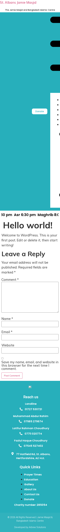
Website (7, 345)
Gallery (29, 484)
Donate (29, 499)
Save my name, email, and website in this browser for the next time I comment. (30, 365)
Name (7, 318)
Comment (10, 279)
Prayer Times (33, 474)
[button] (53, 55)
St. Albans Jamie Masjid (18, 2)
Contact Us (31, 494)
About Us (30, 489)
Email (6, 332)
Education (31, 479)
